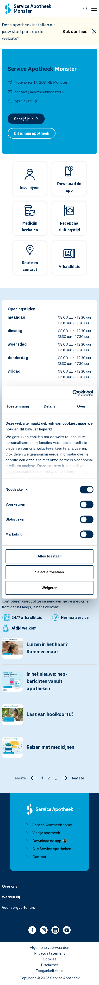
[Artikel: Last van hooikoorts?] (49, 717)
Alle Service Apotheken (51, 848)
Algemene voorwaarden (49, 947)
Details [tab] (50, 406)
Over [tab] (81, 406)
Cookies (49, 959)
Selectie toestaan (49, 572)
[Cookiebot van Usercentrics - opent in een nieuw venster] (72, 393)
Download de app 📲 (49, 840)
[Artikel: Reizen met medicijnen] (49, 750)
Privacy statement (49, 953)
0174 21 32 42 (25, 101)
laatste (78, 778)
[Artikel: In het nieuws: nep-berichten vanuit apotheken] (49, 684)
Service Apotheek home (52, 824)
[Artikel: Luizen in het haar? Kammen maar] (49, 651)
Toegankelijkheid (49, 970)
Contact (39, 856)
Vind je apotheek (46, 832)
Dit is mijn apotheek (31, 133)
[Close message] (94, 31)
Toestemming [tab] (17, 406)
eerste (20, 778)
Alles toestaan (49, 556)
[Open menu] (93, 9)
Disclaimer (49, 965)
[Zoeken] (85, 9)
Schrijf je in (24, 118)
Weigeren (50, 588)
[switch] (86, 504)
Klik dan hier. (75, 31)
